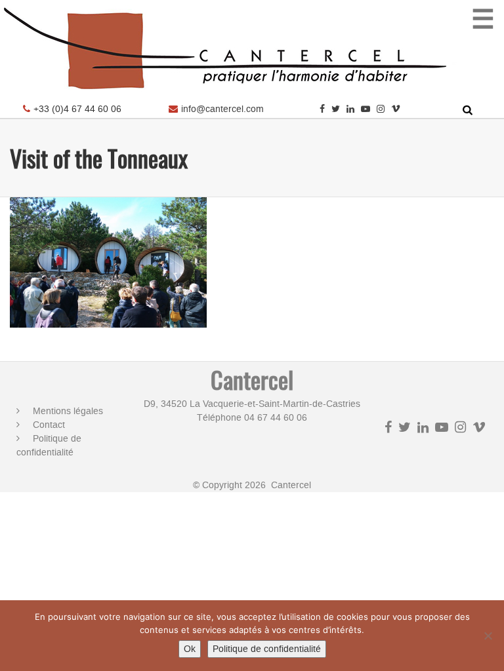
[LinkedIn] (350, 109)
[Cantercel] (229, 95)
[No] (487, 635)
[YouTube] (365, 109)
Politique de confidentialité (48, 445)
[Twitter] (335, 109)
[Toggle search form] (467, 110)
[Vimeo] (395, 109)
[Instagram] (381, 109)
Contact (49, 425)
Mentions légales (68, 411)
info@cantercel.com (222, 109)
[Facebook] (322, 109)
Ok (190, 649)
